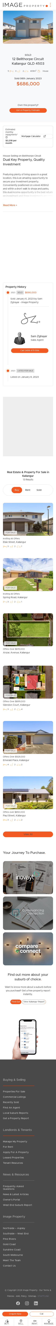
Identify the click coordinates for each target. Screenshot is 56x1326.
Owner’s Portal (11, 1200)
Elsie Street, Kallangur (14, 540)
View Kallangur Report (34, 1002)
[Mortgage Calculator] (28, 877)
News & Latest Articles (16, 1194)
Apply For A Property (16, 1152)
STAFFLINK (43, 1296)
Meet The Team (12, 1260)
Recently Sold (11, 1102)
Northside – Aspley (14, 1228)
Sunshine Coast (12, 1250)
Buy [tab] (17, 490)
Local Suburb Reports (15, 1113)
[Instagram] (27, 1304)
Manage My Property (15, 1141)
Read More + (10, 205)
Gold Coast (9, 1244)
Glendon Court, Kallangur (16, 703)
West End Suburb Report (17, 1205)
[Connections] (28, 949)
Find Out (16, 1002)
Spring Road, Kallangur (15, 596)
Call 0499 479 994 (29, 350)
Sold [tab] (39, 490)
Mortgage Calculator (31, 136)
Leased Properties (13, 1157)
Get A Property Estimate (28, 110)
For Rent (8, 1147)
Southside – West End (16, 1233)
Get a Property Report (16, 1118)
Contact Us (9, 1266)
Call (41, 1314)
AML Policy (21, 1296)
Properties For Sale (14, 1091)
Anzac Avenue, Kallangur (16, 651)
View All (28, 834)
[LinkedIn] (36, 1304)
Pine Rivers (9, 1239)
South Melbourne (13, 1255)
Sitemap (32, 1296)
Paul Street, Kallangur (14, 814)
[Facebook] (18, 1304)
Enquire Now (15, 1314)
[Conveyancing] (28, 913)
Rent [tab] (27, 490)
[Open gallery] (28, 27)
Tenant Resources (13, 1163)
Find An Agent (11, 1107)
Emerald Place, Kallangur (16, 758)
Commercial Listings (14, 1097)
